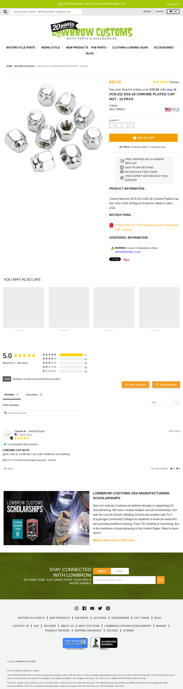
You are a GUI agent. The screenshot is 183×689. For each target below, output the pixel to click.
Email (102, 571)
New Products (77, 47)
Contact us (173, 4)
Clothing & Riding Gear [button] (130, 47)
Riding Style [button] (51, 47)
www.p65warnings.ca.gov (128, 251)
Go (161, 580)
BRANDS (161, 625)
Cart (175, 11)
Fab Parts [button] (99, 47)
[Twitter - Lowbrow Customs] (100, 608)
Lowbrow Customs (24, 661)
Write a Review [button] (168, 384)
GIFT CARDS (141, 617)
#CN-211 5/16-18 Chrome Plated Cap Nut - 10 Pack (29, 460)
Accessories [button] (164, 47)
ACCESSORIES (120, 617)
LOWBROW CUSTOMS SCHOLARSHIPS (127, 625)
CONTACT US (21, 625)
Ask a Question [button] (137, 384)
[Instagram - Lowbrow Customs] (76, 608)
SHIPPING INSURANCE (88, 630)
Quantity (114, 120)
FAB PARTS (81, 617)
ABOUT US (67, 625)
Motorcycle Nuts (24, 66)
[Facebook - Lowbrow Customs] (84, 608)
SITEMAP (128, 630)
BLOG (157, 617)
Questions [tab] (32, 394)
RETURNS (50, 625)
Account (159, 11)
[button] (172, 468)
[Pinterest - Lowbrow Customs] (108, 608)
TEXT (120, 571)
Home (9, 66)
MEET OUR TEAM (88, 625)
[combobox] (46, 11)
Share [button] (10, 468)
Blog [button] (90, 53)
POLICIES (112, 630)
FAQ (36, 625)
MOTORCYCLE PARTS (31, 617)
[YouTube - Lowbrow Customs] (92, 608)
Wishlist (147, 11)
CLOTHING (99, 617)
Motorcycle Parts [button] (21, 47)
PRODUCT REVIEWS (57, 630)
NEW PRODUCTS (60, 617)
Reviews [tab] (9, 394)
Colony (113, 105)
